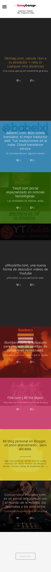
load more (25, 556)
